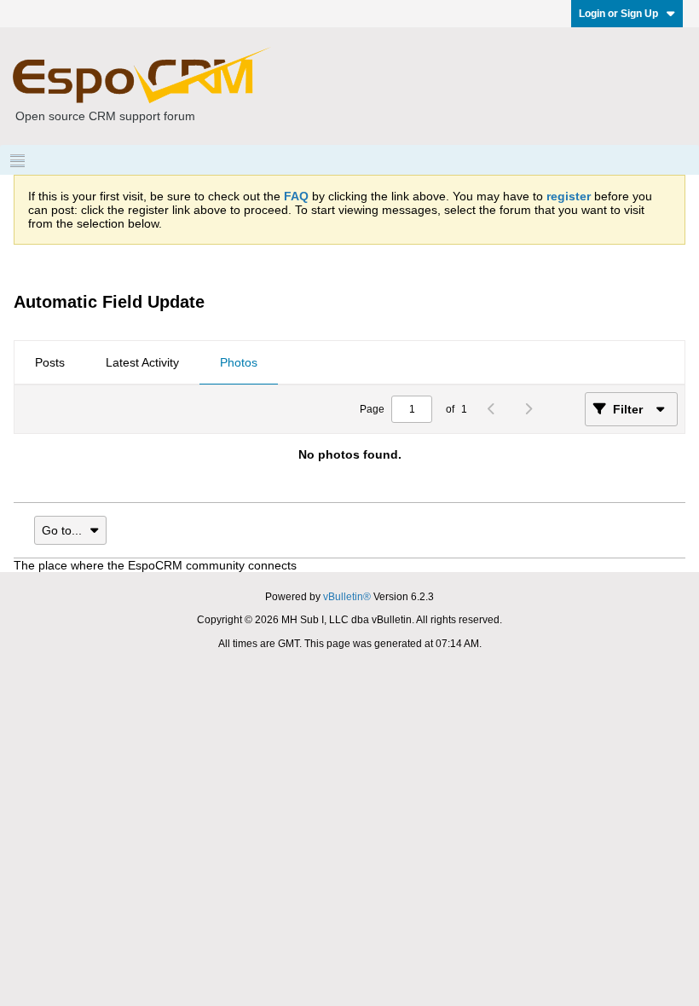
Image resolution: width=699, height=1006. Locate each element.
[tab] (49, 363)
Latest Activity (142, 362)
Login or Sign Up (618, 14)
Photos (238, 362)
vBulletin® (347, 597)
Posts (50, 362)
